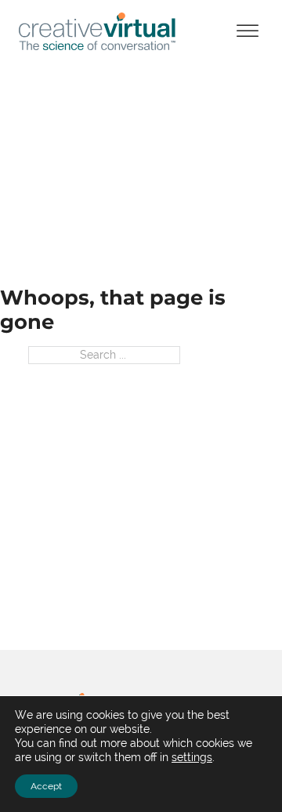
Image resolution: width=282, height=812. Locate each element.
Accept (46, 786)
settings (192, 757)
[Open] (247, 31)
